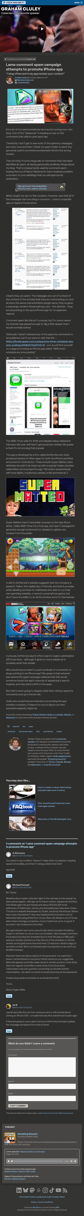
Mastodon (10, 717)
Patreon (7, 1179)
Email (11, 1093)
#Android (11, 731)
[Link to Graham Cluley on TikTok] (51, 1190)
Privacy (34, 1202)
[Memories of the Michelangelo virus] (22, 823)
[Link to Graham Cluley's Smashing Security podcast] (38, 1190)
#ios (38, 731)
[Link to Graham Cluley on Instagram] (45, 1190)
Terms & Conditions (45, 1202)
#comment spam (25, 731)
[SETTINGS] (75, 1161)
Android (16, 726)
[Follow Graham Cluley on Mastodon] (32, 1190)
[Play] (9, 1161)
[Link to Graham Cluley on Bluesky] (25, 1190)
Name (11, 1081)
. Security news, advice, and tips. (32, 187)
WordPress (37, 1207)
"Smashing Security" (56, 759)
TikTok (51, 762)
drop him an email (52, 764)
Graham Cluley (21, 77)
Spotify (22, 1171)
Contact (55, 1197)
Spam (31, 726)
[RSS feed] (65, 1190)
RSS (27, 1171)
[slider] (37, 1161)
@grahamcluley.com (25, 80)
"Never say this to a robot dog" (32, 1152)
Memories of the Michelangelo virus (54, 819)
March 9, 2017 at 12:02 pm (22, 856)
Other (33, 1171)
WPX (57, 1207)
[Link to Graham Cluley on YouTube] (58, 1190)
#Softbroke (48, 731)
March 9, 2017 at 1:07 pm (22, 887)
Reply (9, 876)
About (62, 1197)
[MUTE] (71, 1161)
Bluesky (67, 714)
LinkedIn (59, 762)
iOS (24, 726)
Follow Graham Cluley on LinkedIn (48, 714)
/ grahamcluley (23, 82)
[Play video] (42, 28)
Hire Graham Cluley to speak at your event (35, 1197)
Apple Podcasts (11, 1171)
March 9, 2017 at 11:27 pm (22, 1007)
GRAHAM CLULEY (20, 9)
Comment (13, 1055)
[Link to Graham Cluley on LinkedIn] (19, 1190)
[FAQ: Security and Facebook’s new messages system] (22, 807)
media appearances (61, 756)
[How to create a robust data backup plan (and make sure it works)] (22, 791)
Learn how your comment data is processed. (55, 1113)
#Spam (59, 731)
